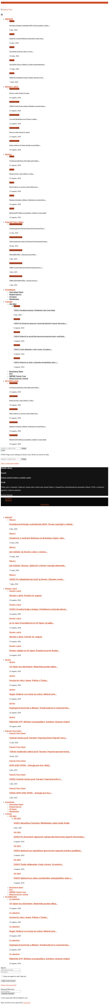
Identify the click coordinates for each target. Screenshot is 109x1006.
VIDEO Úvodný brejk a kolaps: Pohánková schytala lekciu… (27, 106)
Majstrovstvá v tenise (18, 378)
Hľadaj (24, 448)
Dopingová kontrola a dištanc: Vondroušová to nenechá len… (27, 200)
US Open (13, 297)
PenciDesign (45, 504)
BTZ (11, 374)
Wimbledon (14, 299)
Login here (26, 1003)
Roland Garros (15, 294)
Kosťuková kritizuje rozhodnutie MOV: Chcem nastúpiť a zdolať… (29, 25)
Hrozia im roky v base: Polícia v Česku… (21, 174)
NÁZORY (9, 19)
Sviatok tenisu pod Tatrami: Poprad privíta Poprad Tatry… (27, 228)
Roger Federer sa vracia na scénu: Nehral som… (24, 187)
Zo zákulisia (13, 383)
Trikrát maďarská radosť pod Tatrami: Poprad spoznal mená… (28, 241)
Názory (11, 21)
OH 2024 (12, 304)
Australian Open (16, 292)
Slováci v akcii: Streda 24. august (19, 93)
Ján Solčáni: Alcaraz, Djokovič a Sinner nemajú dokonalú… (27, 64)
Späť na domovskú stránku (10, 463)
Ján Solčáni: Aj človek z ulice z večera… (21, 51)
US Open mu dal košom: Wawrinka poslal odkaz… (24, 161)
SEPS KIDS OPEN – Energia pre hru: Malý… (23, 254)
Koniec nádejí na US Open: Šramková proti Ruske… (25, 145)
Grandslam (10, 289)
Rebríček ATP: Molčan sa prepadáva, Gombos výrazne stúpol (27, 213)
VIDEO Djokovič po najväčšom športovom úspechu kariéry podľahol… (40, 336)
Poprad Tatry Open (14, 222)
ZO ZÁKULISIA (11, 381)
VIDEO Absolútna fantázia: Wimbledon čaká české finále (34, 310)
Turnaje (8, 301)
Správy (8, 154)
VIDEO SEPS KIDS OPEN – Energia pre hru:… (23, 280)
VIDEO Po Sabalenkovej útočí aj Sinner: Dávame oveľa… (26, 77)
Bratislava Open (16, 371)
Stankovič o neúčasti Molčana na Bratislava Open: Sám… (26, 38)
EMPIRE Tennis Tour (17, 376)
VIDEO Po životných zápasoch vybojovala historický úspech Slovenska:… (40, 323)
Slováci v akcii (11, 86)
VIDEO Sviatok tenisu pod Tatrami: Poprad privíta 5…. (26, 267)
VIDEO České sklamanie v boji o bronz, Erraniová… (33, 349)
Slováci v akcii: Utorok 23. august (19, 132)
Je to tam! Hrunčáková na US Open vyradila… (23, 119)
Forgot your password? (8, 985)
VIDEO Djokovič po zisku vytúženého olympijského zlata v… (36, 362)
